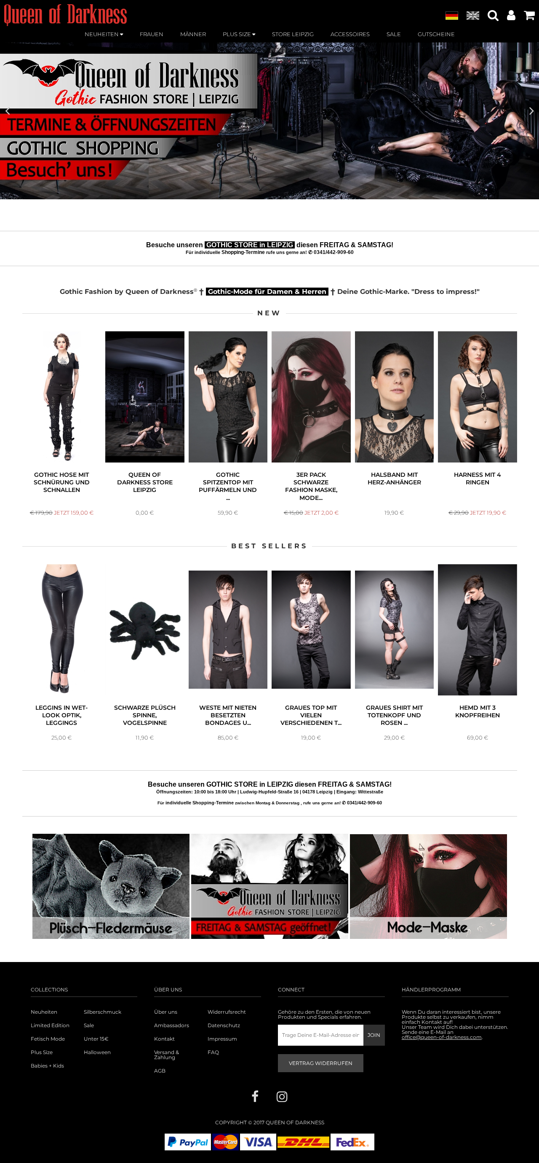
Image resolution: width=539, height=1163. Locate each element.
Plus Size (42, 1052)
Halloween (97, 1052)
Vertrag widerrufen (320, 1063)
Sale (89, 1025)
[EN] (473, 16)
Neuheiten (44, 1012)
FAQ (213, 1052)
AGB (159, 1070)
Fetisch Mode (48, 1038)
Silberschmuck (102, 1012)
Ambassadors (171, 1025)
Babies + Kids (47, 1065)
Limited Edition (50, 1025)
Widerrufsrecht (227, 1012)
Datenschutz (224, 1025)
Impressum (222, 1038)
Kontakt (164, 1038)
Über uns (165, 1012)
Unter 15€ (96, 1038)
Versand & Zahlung (166, 1055)
